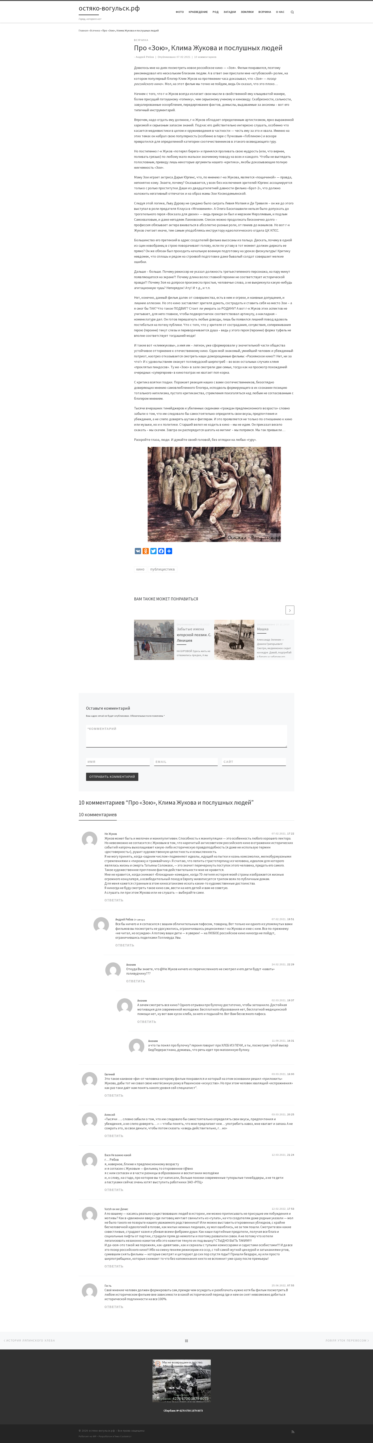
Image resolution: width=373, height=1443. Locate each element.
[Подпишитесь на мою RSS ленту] (293, 1431)
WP (94, 1436)
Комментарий (102, 728)
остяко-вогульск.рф (102, 1430)
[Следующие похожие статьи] (290, 610)
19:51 (290, 919)
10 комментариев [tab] (98, 814)
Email (161, 761)
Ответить (114, 900)
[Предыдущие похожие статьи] (280, 610)
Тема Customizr (123, 1436)
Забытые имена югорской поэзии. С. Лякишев (194, 634)
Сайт (228, 761)
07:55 (290, 1285)
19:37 (290, 1000)
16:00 (290, 1074)
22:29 (290, 964)
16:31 (290, 1040)
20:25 (290, 1114)
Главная (83, 30)
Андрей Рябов (145, 57)
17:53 (290, 1209)
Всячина (95, 30)
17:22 (290, 833)
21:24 (290, 1155)
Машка (262, 629)
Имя (92, 761)
